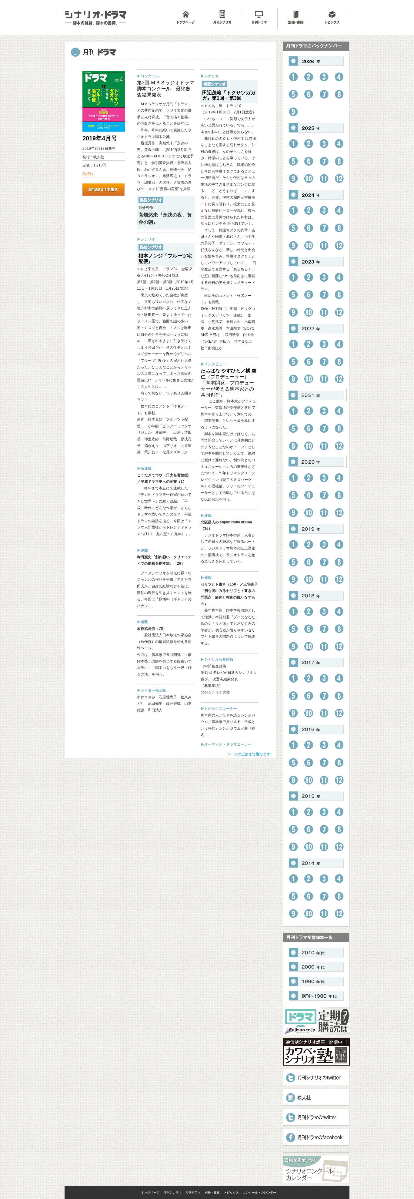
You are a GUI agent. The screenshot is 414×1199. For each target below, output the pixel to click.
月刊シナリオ (172, 1192)
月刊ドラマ (193, 1192)
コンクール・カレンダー (259, 1192)
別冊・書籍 (212, 1192)
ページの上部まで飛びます (248, 754)
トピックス (231, 1192)
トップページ (150, 1192)
